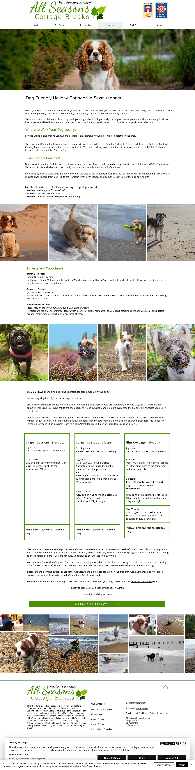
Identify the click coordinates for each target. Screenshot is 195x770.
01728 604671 (142, 708)
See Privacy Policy (91, 766)
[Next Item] (189, 644)
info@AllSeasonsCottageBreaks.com (151, 713)
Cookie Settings (164, 764)
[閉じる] (191, 765)
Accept (182, 764)
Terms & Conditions (141, 581)
